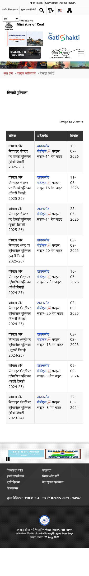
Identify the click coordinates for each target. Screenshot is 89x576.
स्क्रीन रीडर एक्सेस (10, 9)
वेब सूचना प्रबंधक (52, 482)
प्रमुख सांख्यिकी (26, 73)
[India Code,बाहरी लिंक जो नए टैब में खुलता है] (63, 454)
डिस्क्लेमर (12, 488)
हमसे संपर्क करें (15, 476)
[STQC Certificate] (44, 520)
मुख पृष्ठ (8, 73)
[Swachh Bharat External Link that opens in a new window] (65, 53)
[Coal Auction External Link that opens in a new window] (25, 53)
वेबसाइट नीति (15, 470)
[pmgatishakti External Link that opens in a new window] (65, 38)
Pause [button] (8, 459)
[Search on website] (41, 10)
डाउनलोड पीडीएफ (43, 149)
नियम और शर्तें (50, 476)
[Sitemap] (69, 10)
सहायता (46, 470)
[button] (51, 10)
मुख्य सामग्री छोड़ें (28, 9)
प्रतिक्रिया (13, 482)
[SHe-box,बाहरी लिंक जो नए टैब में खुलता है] (26, 454)
